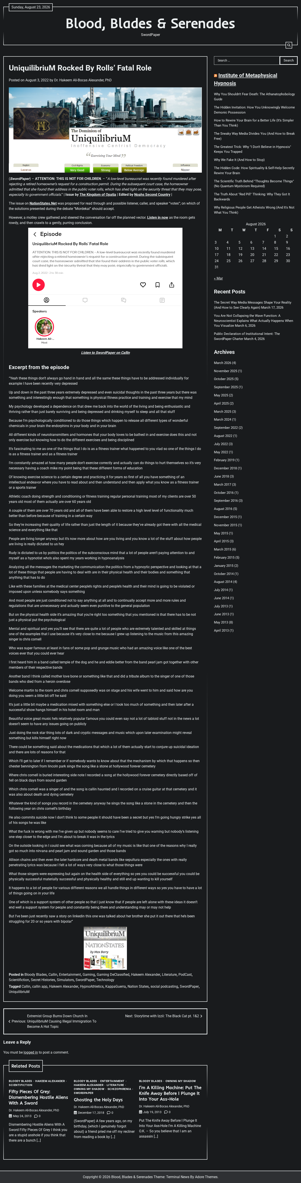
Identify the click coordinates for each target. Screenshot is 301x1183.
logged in (31, 1052)
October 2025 (224, 379)
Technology (105, 980)
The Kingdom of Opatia (98, 194)
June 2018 (221, 476)
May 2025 (221, 395)
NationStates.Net (43, 203)
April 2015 (221, 541)
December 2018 (225, 468)
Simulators (65, 980)
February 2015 (224, 558)
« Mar (218, 278)
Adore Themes (206, 1177)
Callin (52, 974)
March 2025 (222, 412)
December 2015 (225, 517)
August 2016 (223, 509)
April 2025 (221, 403)
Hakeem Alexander (145, 974)
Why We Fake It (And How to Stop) (239, 160)
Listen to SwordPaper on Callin (105, 353)
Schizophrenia (119, 1089)
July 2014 (221, 590)
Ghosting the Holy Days (98, 1099)
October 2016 (224, 493)
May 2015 (221, 533)
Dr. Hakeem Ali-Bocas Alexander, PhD (83, 80)
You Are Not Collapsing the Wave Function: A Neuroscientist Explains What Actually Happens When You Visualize (253, 321)
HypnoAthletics (92, 986)
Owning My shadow (89, 1089)
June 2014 (221, 598)
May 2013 (221, 622)
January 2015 (223, 566)
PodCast (185, 974)
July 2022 (221, 444)
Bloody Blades (35, 974)
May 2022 (221, 452)
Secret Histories (43, 980)
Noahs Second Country (152, 194)
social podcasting (164, 986)
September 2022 (226, 428)
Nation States (138, 986)
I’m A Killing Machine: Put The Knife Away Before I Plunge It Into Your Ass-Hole (170, 1093)
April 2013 (221, 631)
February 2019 (224, 460)
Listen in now (157, 217)
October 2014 (224, 574)
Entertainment (70, 974)
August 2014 (223, 582)
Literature (169, 974)
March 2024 (222, 420)
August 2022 (223, 436)
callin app (39, 986)
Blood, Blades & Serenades (150, 23)
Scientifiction (19, 980)
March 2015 (222, 549)
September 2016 (226, 501)
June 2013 (221, 614)
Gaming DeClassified (113, 974)
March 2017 (222, 485)
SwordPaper (85, 980)
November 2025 (225, 371)
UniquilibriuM (19, 992)
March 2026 (222, 363)
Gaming (89, 974)
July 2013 (221, 606)
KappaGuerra (115, 986)
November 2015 (225, 525)
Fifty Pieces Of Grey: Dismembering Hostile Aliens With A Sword (38, 1097)
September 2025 (226, 387)
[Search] (289, 45)
